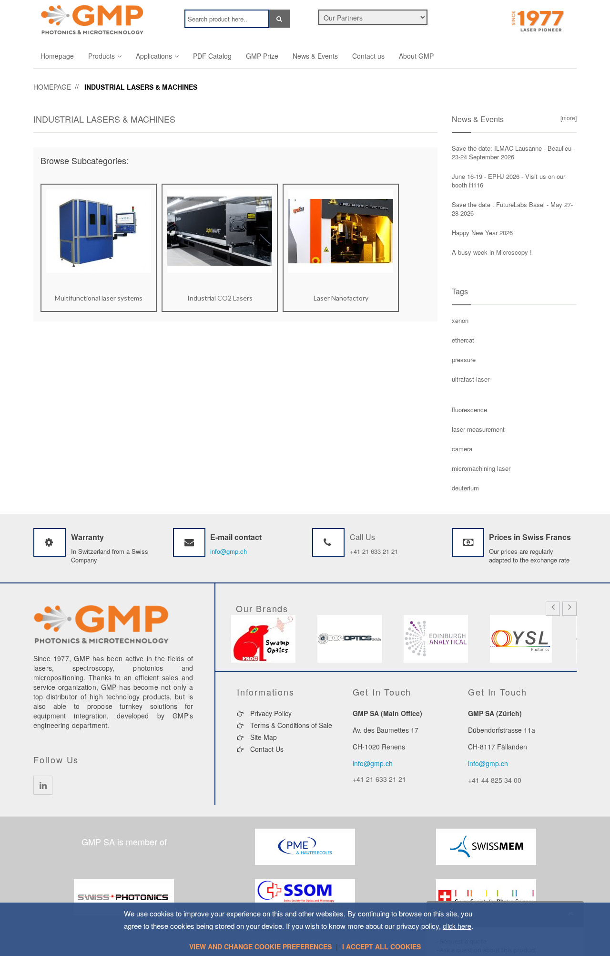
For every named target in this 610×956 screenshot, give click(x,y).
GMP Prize (262, 56)
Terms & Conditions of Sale (290, 725)
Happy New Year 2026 (482, 232)
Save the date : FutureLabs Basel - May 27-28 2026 (512, 209)
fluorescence (469, 409)
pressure (464, 359)
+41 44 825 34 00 (494, 780)
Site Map (262, 737)
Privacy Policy (270, 713)
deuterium (465, 487)
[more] (567, 118)
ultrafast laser (470, 379)
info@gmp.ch (228, 551)
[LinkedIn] (42, 785)
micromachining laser (481, 468)
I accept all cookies (381, 946)
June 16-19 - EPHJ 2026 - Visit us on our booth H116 (508, 180)
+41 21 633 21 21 (374, 551)
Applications (154, 56)
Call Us (362, 536)
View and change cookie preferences (260, 946)
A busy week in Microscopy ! (492, 252)
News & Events (315, 56)
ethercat (463, 339)
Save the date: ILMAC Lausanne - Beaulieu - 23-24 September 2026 (513, 152)
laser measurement (478, 429)
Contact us (368, 56)
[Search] (279, 19)
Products (101, 56)
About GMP (416, 56)
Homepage (57, 56)
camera (462, 448)
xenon (460, 320)
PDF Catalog (212, 56)
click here (457, 926)
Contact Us (266, 749)
